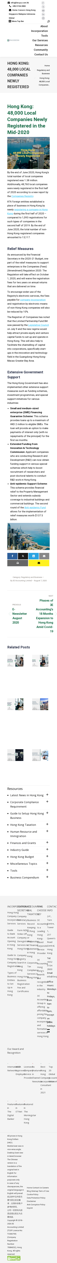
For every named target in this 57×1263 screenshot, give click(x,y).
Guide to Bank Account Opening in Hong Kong (11, 939)
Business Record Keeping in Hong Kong (31, 927)
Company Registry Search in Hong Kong (22, 962)
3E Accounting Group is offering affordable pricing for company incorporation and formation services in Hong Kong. (43, 1016)
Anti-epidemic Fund (35, 507)
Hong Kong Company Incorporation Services (14, 918)
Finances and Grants (23, 843)
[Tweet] (23, 556)
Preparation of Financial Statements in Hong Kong (33, 949)
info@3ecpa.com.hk (20, 3)
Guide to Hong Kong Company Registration (13, 961)
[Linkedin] (33, 556)
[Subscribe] (38, 563)
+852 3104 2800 (19, 6)
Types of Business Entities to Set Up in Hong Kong (11, 983)
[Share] (12, 556)
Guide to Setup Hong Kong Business (27, 816)
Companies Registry (22, 196)
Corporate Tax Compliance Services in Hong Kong (33, 970)
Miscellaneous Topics (23, 863)
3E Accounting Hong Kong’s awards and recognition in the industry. (42, 974)
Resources (15, 788)
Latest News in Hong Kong (27, 795)
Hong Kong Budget (22, 857)
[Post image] (15, 661)
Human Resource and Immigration (23, 834)
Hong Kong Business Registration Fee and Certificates (23, 984)
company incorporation (33, 299)
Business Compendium (24, 877)
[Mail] (44, 556)
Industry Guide (19, 850)
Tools (13, 870)
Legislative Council (38, 325)
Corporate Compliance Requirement (24, 804)
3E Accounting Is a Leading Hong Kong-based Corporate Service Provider (42, 937)
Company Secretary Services (22, 920)
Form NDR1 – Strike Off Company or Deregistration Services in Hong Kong (24, 939)
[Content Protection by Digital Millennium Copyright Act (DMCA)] (13, 1260)
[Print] (17, 563)
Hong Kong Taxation (23, 824)
